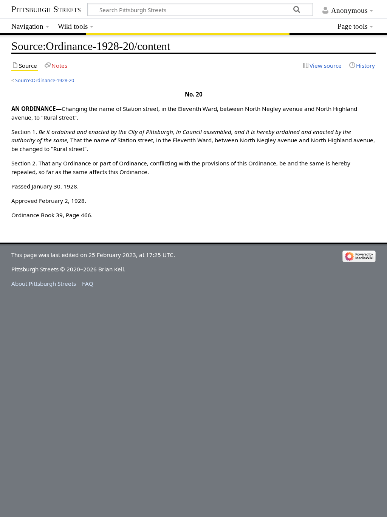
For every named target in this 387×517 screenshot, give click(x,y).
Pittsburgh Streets (46, 9)
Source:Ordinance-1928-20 (44, 80)
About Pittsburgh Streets (43, 283)
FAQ (87, 283)
